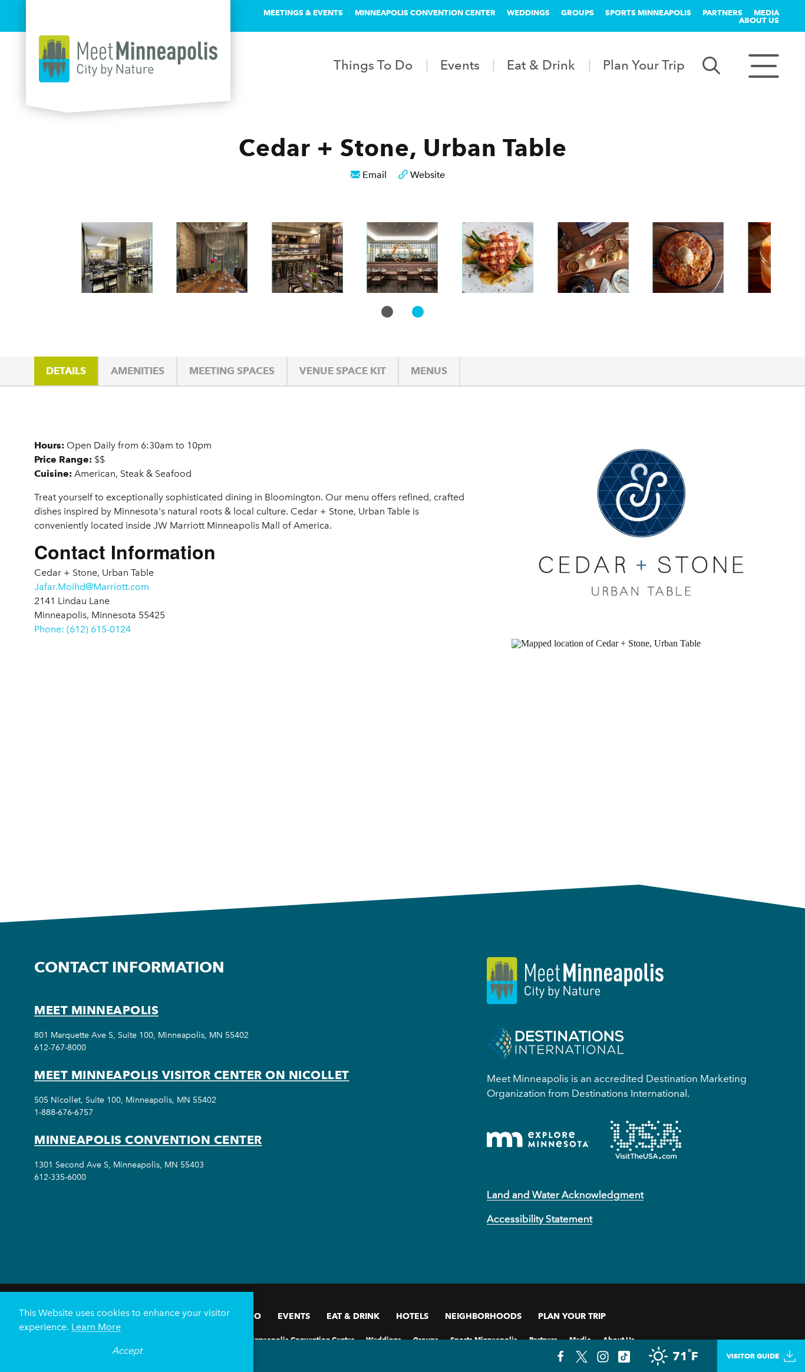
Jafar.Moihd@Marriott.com (91, 586)
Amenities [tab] (137, 371)
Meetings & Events (303, 12)
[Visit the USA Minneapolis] (646, 1139)
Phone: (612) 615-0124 (82, 629)
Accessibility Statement (539, 1219)
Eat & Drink (541, 64)
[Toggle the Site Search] (711, 64)
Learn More (96, 1327)
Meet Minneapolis (96, 1010)
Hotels (412, 1316)
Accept (127, 1350)
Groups (577, 12)
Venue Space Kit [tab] (342, 371)
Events (460, 64)
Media (766, 12)
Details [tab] (66, 371)
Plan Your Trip (644, 64)
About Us (759, 20)
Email (374, 174)
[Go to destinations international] (555, 1042)
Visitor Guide (753, 1355)
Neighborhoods (483, 1316)
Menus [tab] (429, 371)
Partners (722, 12)
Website (427, 174)
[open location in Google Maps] (629, 741)
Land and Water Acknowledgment (565, 1194)
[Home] (128, 59)
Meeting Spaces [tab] (232, 371)
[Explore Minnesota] (538, 1139)
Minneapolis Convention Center (425, 12)
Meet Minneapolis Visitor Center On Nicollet (191, 1075)
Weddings (528, 12)
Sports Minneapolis (648, 12)
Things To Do (373, 64)
